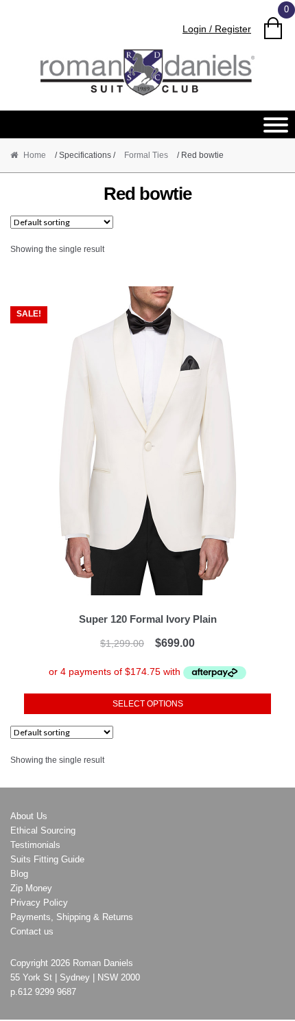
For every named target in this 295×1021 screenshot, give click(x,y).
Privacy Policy (39, 902)
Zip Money (31, 888)
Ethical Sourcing (42, 830)
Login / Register (216, 28)
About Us (28, 816)
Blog (19, 874)
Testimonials (35, 845)
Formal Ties (146, 155)
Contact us (32, 931)
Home (34, 155)
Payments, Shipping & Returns (71, 917)
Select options (148, 704)
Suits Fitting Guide (47, 859)
